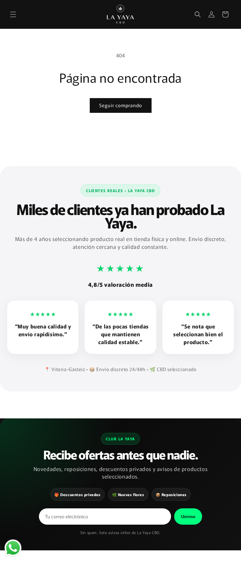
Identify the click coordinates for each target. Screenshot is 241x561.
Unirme (188, 516)
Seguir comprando (120, 105)
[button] (13, 14)
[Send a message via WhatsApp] (13, 548)
